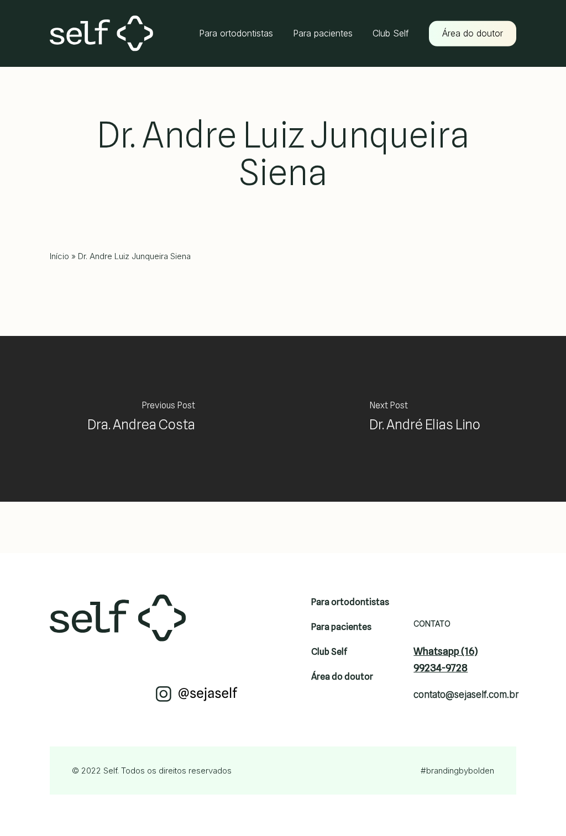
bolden (481, 770)
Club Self (329, 651)
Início (59, 256)
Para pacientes (341, 627)
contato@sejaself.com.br (460, 694)
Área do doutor (342, 676)
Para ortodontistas (350, 602)
